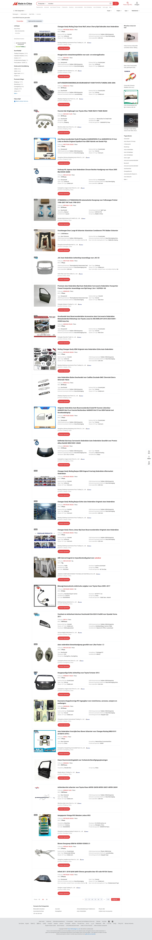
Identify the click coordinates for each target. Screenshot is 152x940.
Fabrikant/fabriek (21, 56)
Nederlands (98, 923)
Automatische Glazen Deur (131, 174)
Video (35, 26)
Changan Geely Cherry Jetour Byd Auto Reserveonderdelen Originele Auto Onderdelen (88, 530)
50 (46, 899)
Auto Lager (105, 7)
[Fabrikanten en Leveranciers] (22, 3)
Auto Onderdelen (81, 911)
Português (67, 923)
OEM (17, 71)
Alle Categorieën (19, 10)
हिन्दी (104, 923)
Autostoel (46, 7)
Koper (108, 10)
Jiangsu (18, 89)
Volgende (115, 899)
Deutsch (61, 923)
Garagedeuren (128, 171)
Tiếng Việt (120, 923)
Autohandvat (127, 168)
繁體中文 (39, 923)
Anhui (17, 91)
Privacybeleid (69, 921)
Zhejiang (18, 82)
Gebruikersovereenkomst (59, 921)
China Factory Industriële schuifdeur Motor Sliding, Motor (131, 47)
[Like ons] (109, 921)
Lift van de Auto (37, 913)
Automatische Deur (38, 911)
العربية (92, 923)
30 (43, 899)
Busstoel (126, 163)
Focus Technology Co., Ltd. (74, 928)
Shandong (18, 84)
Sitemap (98, 921)
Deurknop (71, 7)
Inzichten (104, 921)
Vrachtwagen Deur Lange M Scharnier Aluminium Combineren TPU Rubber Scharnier (88, 230)
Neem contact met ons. (21, 101)
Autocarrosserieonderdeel (131, 160)
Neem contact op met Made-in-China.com (84, 921)
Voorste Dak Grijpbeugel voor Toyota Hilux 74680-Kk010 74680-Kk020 (82, 111)
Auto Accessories (19, 31)
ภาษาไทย (109, 923)
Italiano (74, 923)
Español (56, 923)
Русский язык (80, 923)
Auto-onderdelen (79, 7)
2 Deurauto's (65, 7)
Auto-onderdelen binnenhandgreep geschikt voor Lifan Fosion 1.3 (81, 645)
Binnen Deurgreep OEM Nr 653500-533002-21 (74, 843)
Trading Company (21, 53)
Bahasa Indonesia (129, 923)
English (27, 923)
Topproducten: (39, 7)
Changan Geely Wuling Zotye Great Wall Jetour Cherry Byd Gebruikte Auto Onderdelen (88, 27)
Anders (17, 75)
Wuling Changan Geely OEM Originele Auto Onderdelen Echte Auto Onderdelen (85, 349)
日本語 (44, 923)
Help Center (41, 921)
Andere (17, 58)
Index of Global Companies (100, 925)
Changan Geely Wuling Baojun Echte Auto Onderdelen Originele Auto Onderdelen (86, 502)
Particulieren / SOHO (20, 62)
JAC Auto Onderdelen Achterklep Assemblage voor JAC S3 (78, 258)
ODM (17, 69)
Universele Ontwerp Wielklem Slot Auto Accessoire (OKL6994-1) (130, 87)
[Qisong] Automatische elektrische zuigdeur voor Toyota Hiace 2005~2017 (84, 586)
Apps (126, 10)
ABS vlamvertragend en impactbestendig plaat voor (79, 558)
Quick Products (60, 925)
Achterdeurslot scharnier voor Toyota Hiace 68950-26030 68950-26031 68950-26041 (88, 787)
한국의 (87, 923)
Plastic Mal (102, 909)
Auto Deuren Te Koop (55, 7)
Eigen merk (19, 73)
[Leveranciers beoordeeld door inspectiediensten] (22, 43)
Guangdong (19, 86)
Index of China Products (86, 925)
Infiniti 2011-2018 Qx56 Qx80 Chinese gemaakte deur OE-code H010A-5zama (85, 872)
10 (39, 899)
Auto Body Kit (127, 176)
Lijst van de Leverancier (35, 21)
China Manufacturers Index (72, 925)
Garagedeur (58, 911)
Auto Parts (17, 28)
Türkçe (114, 923)
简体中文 (33, 923)
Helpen (118, 10)
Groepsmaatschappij (21, 60)
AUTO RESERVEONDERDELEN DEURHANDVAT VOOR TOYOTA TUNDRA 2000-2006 (86, 83)
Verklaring (48, 921)
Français (50, 923)
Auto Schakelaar (88, 7)
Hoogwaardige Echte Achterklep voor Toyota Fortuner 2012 (78, 673)
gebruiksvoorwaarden (90, 934)
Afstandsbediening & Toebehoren (86, 909)
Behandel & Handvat (39, 909)
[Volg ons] (112, 921)
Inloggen (137, 4)
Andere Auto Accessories (105, 911)
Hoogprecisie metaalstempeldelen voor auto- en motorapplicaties (81, 55)
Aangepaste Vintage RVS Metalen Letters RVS (74, 815)
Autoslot (57, 909)
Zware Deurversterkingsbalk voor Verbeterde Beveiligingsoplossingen (83, 760)
